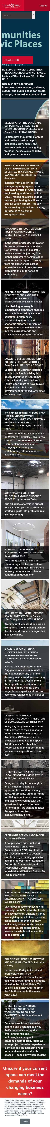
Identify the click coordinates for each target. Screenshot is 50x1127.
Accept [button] (25, 1121)
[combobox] (17, 15)
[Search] (33, 15)
